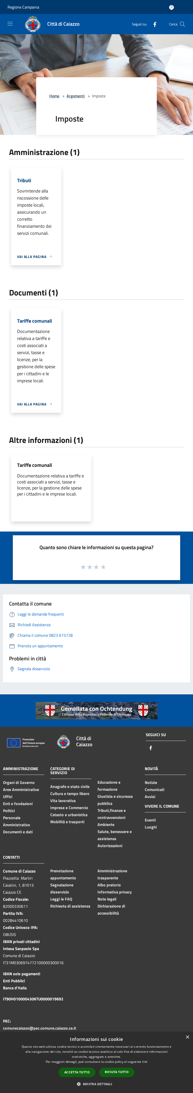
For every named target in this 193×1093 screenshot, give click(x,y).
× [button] (187, 1037)
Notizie (151, 782)
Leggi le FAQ (61, 899)
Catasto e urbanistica (68, 815)
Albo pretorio (109, 885)
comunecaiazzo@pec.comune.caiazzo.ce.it (39, 1028)
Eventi (150, 820)
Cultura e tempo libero (69, 793)
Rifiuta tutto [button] (117, 1072)
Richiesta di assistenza (70, 906)
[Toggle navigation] (10, 24)
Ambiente (106, 824)
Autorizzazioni (110, 846)
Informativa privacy (115, 892)
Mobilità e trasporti (67, 822)
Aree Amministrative (21, 789)
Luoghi (151, 827)
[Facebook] (153, 24)
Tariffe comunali (34, 465)
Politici (9, 811)
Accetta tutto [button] (77, 1072)
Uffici (7, 797)
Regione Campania (23, 7)
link (144, 1062)
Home (54, 96)
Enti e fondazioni (18, 804)
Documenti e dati (18, 832)
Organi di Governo (19, 782)
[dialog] (96, 1062)
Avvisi (150, 797)
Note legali (107, 899)
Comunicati (154, 789)
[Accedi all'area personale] (171, 7)
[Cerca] (182, 24)
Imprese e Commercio (69, 808)
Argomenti (76, 96)
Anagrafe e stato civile (69, 786)
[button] (96, 1084)
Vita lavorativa (63, 801)
